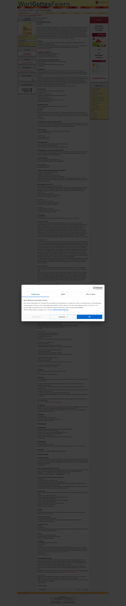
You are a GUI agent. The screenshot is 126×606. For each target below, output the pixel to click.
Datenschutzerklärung (60, 310)
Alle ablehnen (36, 317)
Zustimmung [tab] (35, 294)
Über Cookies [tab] (90, 294)
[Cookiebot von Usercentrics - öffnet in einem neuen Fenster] (94, 288)
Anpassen (62, 317)
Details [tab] (63, 294)
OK (89, 317)
